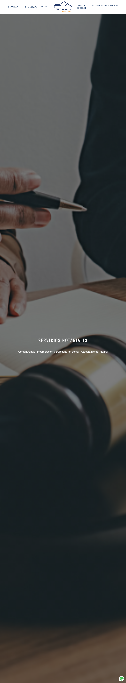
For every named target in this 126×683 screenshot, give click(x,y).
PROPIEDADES (14, 6)
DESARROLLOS (31, 6)
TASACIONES (95, 5)
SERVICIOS (45, 6)
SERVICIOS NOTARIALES (81, 6)
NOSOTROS (105, 5)
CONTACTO (114, 5)
